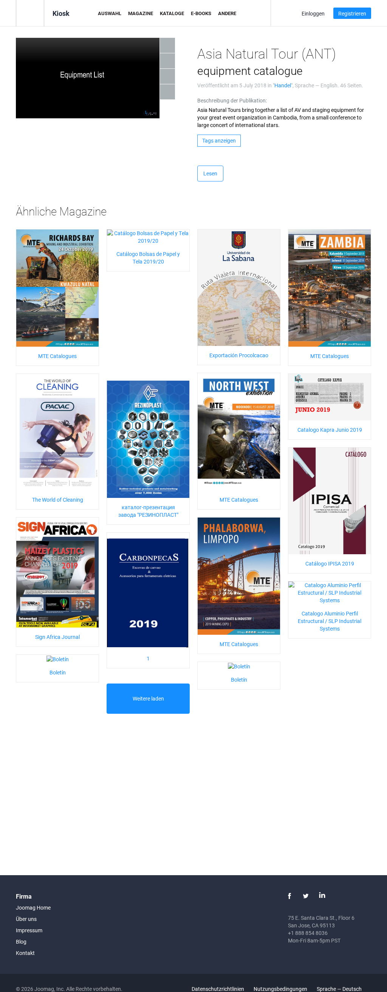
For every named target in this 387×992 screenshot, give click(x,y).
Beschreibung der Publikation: (232, 100)
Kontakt (25, 952)
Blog (21, 941)
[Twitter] (305, 896)
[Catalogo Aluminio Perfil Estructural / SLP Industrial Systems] (329, 592)
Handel (282, 85)
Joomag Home (33, 907)
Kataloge (172, 13)
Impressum (29, 930)
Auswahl (109, 13)
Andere (227, 13)
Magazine (140, 13)
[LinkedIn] (322, 896)
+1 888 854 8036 (308, 932)
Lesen (210, 173)
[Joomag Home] (30, 12)
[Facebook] (289, 896)
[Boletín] (57, 658)
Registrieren (352, 13)
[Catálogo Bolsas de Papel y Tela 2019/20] (148, 236)
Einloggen (313, 13)
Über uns (26, 918)
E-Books (201, 13)
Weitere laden (148, 698)
